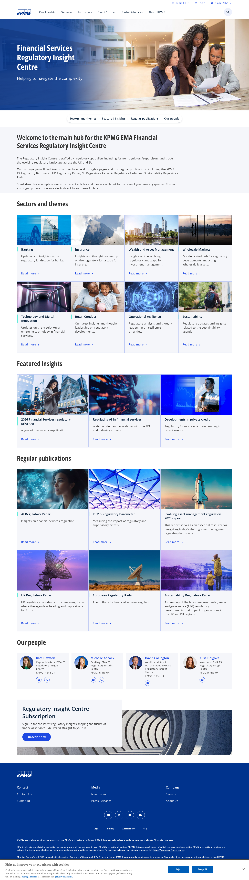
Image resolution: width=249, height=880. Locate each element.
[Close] (243, 869)
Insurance (82, 249)
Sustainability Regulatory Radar (188, 595)
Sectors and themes (83, 118)
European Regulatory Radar (113, 595)
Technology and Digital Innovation (37, 319)
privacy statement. (64, 876)
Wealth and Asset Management (151, 249)
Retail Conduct (85, 317)
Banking (27, 249)
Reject (179, 869)
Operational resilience (145, 317)
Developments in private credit (187, 419)
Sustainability (192, 317)
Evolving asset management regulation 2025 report (193, 516)
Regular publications (145, 118)
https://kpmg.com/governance (168, 850)
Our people (171, 118)
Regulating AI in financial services (117, 419)
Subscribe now (37, 737)
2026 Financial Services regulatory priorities (46, 421)
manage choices (29, 876)
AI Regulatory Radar (35, 514)
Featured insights (114, 118)
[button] (39, 679)
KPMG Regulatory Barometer (114, 514)
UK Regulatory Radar (36, 595)
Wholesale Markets (196, 249)
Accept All (203, 869)
